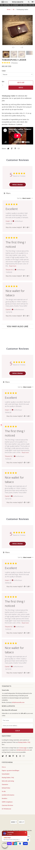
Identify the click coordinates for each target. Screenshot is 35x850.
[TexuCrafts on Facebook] (6, 756)
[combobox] (24, 198)
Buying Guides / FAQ (24, 742)
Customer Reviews (7, 805)
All (13, 9)
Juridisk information (8, 795)
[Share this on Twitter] (8, 148)
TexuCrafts (11, 830)
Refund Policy (6, 788)
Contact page (23, 748)
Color (4, 71)
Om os (4, 767)
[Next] (21, 47)
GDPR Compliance (7, 802)
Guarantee (5, 784)
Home (8, 9)
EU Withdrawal (6, 809)
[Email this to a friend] (18, 148)
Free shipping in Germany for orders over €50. (17, 5)
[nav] (4, 2)
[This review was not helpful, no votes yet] (27, 227)
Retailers (4, 798)
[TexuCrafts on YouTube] (10, 756)
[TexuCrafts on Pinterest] (13, 756)
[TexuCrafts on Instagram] (20, 756)
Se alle (4, 791)
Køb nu (21, 87)
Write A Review (17, 184)
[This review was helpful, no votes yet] (23, 227)
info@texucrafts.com (18, 702)
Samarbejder (6, 774)
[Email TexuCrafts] (24, 756)
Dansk (14, 822)
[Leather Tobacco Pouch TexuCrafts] (17, 30)
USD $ (21, 822)
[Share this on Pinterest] (15, 148)
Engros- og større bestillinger (10, 770)
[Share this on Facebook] (11, 148)
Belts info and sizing (8, 781)
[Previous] (13, 47)
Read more (12, 266)
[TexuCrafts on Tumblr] (17, 756)
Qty (3, 81)
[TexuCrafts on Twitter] (3, 756)
